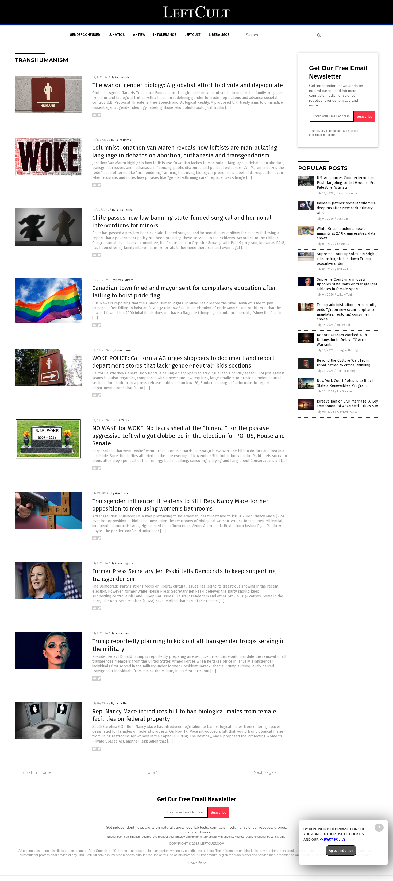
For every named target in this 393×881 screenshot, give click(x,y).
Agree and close (341, 850)
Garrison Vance (347, 193)
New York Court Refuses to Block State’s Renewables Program (345, 383)
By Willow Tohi (120, 77)
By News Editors (122, 280)
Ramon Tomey (346, 371)
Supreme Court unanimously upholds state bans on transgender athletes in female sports (347, 284)
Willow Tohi (344, 269)
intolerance (164, 35)
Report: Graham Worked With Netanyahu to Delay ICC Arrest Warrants (343, 340)
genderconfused (85, 35)
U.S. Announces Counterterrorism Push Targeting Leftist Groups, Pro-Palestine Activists (347, 183)
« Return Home (37, 772)
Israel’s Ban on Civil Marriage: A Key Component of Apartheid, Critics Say (347, 403)
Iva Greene (344, 391)
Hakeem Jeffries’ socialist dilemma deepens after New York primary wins (346, 208)
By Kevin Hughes (122, 563)
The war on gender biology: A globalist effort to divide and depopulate (187, 85)
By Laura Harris (121, 140)
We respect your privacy (169, 836)
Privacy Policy (196, 862)
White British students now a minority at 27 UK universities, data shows (346, 233)
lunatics (116, 35)
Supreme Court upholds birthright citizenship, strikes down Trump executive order (346, 259)
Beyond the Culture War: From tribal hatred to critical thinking (343, 363)
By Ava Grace (120, 493)
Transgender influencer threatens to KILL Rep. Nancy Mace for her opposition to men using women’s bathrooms (180, 504)
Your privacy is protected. (325, 130)
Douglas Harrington (349, 350)
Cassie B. (343, 219)
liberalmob (219, 35)
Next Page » (265, 772)
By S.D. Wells (120, 420)
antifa (139, 35)
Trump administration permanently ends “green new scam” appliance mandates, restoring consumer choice (346, 312)
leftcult (192, 35)
